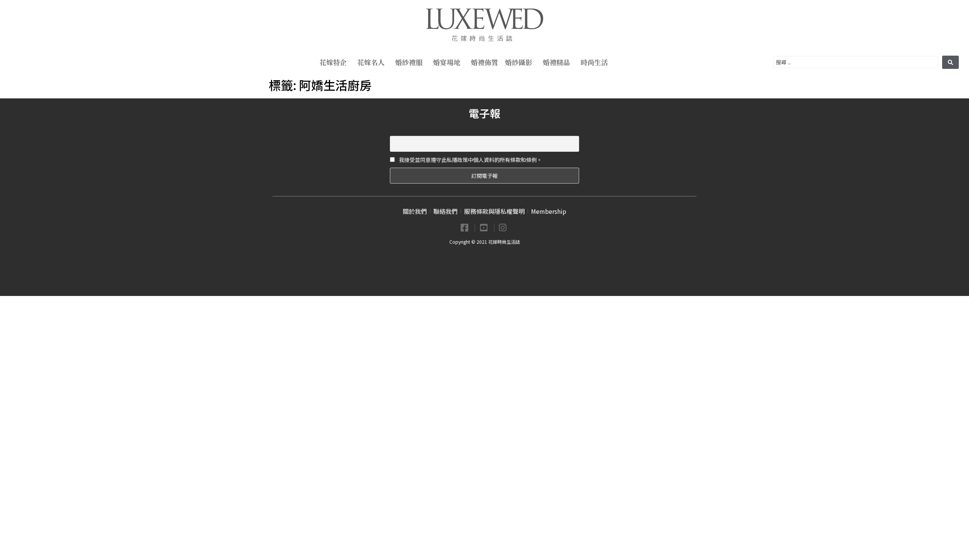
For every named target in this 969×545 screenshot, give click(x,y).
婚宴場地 (446, 62)
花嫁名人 (371, 62)
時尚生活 (594, 62)
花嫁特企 (333, 62)
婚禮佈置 (484, 62)
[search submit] (950, 62)
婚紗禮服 (408, 62)
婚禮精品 (556, 62)
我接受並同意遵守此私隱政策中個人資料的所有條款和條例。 (470, 160)
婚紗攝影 (518, 62)
